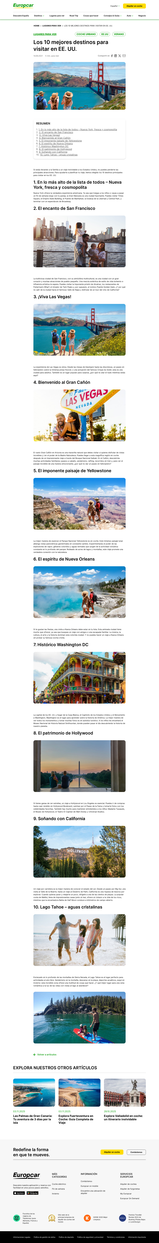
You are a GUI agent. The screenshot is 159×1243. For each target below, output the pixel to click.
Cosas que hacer (90, 15)
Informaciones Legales (21, 1237)
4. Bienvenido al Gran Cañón (55, 137)
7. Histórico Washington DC (54, 146)
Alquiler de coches (128, 1184)
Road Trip (74, 15)
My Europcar (126, 1193)
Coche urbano (86, 34)
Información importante (137, 1237)
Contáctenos (136, 1152)
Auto (129, 15)
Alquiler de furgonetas (130, 1189)
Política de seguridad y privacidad (90, 1237)
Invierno (55, 1193)
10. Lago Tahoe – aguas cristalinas (59, 154)
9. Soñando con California (53, 152)
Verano (119, 34)
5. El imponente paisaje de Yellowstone (60, 140)
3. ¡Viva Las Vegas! (49, 135)
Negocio (142, 15)
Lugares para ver (56, 15)
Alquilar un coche (134, 6)
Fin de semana (58, 1189)
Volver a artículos (46, 1054)
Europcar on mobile (89, 1186)
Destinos (38, 15)
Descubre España (21, 15)
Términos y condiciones (116, 1237)
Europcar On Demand (129, 1198)
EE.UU (104, 34)
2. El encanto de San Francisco (56, 132)
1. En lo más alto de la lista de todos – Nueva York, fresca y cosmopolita (78, 129)
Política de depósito (66, 1237)
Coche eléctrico (59, 1184)
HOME (36, 26)
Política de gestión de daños (44, 1237)
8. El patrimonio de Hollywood (55, 149)
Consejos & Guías (112, 15)
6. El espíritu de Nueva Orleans (56, 143)
